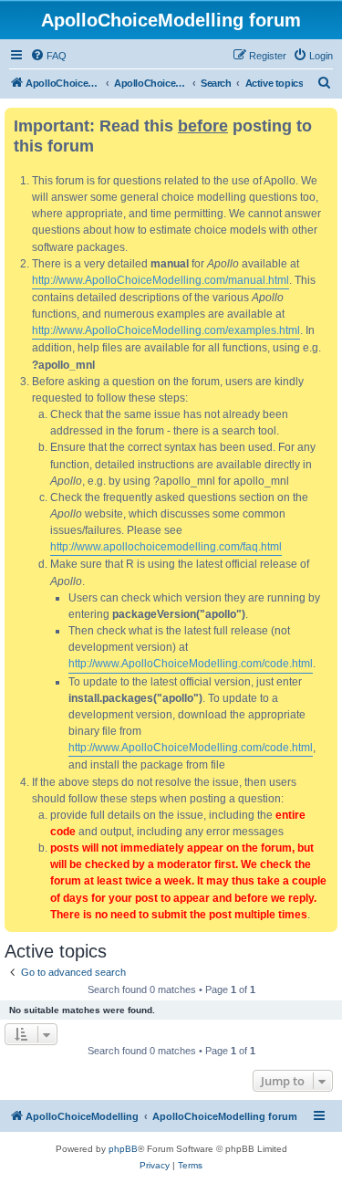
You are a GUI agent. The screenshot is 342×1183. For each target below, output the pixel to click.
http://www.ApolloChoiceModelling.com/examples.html (166, 330)
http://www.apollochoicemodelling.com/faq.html (166, 546)
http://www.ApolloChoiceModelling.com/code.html (190, 663)
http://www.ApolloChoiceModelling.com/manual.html (160, 280)
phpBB (123, 1149)
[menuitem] (48, 56)
